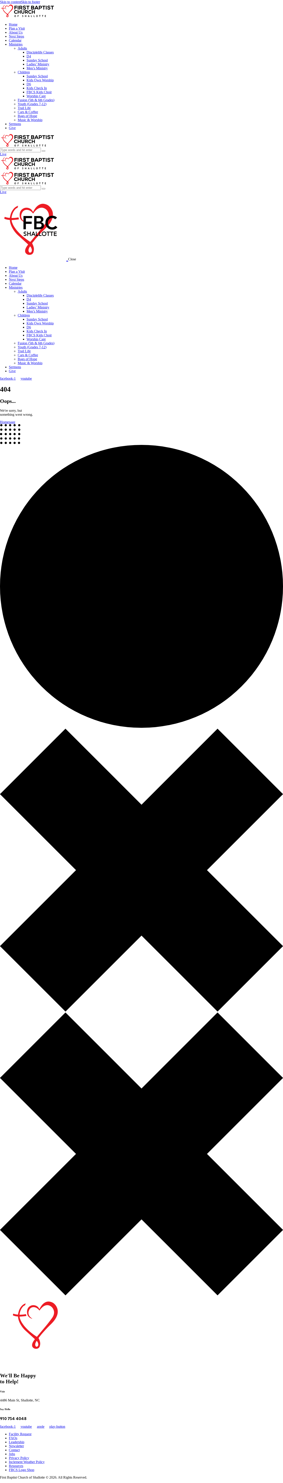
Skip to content (10, 2)
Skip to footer (30, 2)
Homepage (7, 422)
